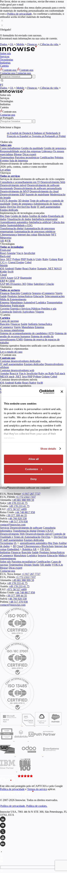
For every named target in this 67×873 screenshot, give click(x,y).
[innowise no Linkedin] (33, 819)
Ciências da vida (49, 44)
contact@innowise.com (12, 524)
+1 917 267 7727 (31, 493)
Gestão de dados (19, 216)
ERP (2, 280)
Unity (39, 259)
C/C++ (4, 262)
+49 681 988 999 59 (23, 499)
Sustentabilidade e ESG (20, 225)
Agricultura (28, 311)
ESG (47, 549)
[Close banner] (62, 391)
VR (9, 240)
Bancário (15, 293)
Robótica (27, 549)
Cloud (3, 274)
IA (12, 44)
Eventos (4, 160)
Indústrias (5, 62)
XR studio (45, 564)
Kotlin (3, 271)
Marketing (5, 305)
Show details (48, 448)
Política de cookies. (36, 805)
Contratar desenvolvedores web (17, 370)
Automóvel (29, 302)
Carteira (4, 65)
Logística (41, 302)
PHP (23, 259)
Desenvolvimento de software (26, 527)
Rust (60, 259)
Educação (38, 296)
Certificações (47, 157)
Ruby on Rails (46, 373)
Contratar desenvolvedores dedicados (20, 361)
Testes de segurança (22, 203)
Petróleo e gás (48, 308)
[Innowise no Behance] (33, 844)
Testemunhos (7, 157)
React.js (14, 373)
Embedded (13, 549)
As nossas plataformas (12, 330)
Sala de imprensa (18, 160)
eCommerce (48, 293)
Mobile (20, 44)
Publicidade (18, 305)
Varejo (58, 293)
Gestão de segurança (55, 148)
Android (9, 268)
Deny (33, 479)
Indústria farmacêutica (40, 324)
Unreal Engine (16, 262)
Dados (4, 44)
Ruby (45, 259)
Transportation (54, 302)
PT (1, 84)
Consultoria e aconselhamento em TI (20, 182)
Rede (33, 206)
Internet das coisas (27, 234)
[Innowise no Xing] (33, 832)
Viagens (39, 311)
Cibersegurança (8, 234)
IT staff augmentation (48, 206)
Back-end (5, 256)
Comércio (26, 293)
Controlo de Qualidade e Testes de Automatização (32, 535)
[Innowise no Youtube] (33, 826)
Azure (10, 277)
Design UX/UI (45, 530)
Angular (11, 253)
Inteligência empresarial (44, 219)
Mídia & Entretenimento (13, 299)
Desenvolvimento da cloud (44, 191)
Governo (5, 308)
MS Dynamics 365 (16, 283)
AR (2, 240)
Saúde (3, 296)
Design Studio (31, 564)
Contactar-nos (7, 114)
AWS (3, 277)
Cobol (28, 262)
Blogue (18, 154)
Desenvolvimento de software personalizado (38, 188)
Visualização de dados (19, 219)
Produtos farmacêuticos (20, 296)
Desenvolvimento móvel (13, 185)
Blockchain (44, 234)
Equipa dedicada (9, 209)
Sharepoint (26, 277)
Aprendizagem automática (14, 222)
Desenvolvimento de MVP (14, 191)
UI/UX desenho (8, 200)
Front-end (5, 250)
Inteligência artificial (40, 222)
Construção (6, 311)
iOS (2, 268)
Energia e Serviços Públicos (25, 308)
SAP (2, 283)
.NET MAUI (54, 268)
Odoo (30, 283)
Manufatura (16, 302)
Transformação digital (12, 228)
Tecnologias (6, 59)
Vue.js (19, 253)
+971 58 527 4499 (17, 509)
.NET (8, 259)
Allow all (33, 458)
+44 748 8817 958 (25, 512)
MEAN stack (7, 376)
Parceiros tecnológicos (27, 157)
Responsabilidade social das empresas (20, 151)
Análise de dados (38, 216)
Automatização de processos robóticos (34, 231)
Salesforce (39, 283)
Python (16, 259)
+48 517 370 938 (18, 521)
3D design (23, 200)
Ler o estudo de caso (11, 351)
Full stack (60, 373)
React (3, 253)
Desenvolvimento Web (52, 182)
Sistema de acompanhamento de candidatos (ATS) (27, 333)
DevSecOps (23, 206)
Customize (31, 469)
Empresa (4, 302)
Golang (53, 259)
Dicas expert (29, 154)
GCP (16, 277)
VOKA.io (57, 564)
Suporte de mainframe (37, 194)
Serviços (4, 56)
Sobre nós (5, 53)
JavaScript (29, 253)
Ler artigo (5, 169)
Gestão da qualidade (32, 148)
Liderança (47, 151)
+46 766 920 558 (17, 518)
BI (14, 546)
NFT (53, 234)
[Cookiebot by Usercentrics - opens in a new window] (40, 391)
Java (2, 259)
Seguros (36, 293)
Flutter (18, 268)
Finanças (32, 44)
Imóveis (17, 311)
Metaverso (5, 237)
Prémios (59, 157)
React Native (29, 268)
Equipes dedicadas (34, 364)
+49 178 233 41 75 (17, 503)
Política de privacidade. (13, 805)
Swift (10, 271)
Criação (50, 283)
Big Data (5, 216)
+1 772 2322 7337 (26, 496)
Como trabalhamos (10, 148)
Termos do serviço (37, 789)
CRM (11, 280)
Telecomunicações (55, 296)
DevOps (11, 206)
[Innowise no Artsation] (33, 838)
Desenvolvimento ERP (12, 194)
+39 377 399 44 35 (16, 515)
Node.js (30, 259)
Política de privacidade (19, 13)
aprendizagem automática (33, 543)
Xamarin (42, 268)
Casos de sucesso (9, 321)
